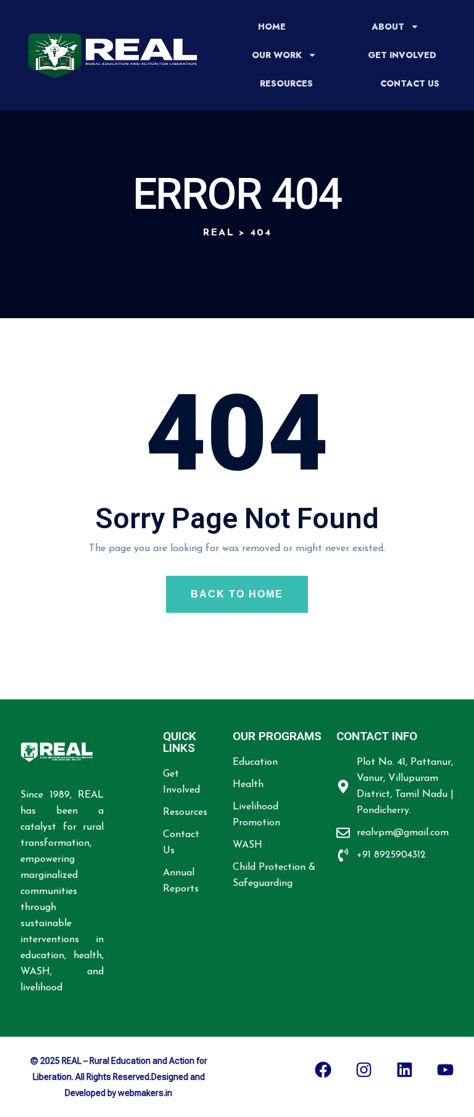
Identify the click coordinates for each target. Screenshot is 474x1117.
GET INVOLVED (402, 55)
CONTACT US (409, 83)
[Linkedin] (404, 1069)
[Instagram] (363, 1069)
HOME (272, 26)
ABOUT (388, 26)
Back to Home (237, 594)
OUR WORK (277, 55)
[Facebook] (322, 1069)
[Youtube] (445, 1069)
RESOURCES (286, 83)
